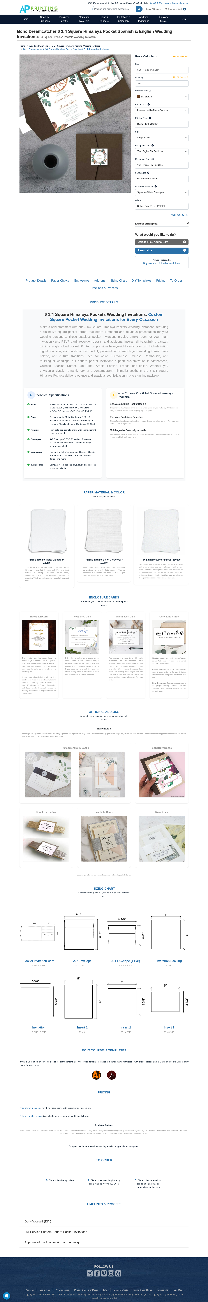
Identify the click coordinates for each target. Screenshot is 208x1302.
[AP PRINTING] (38, 9)
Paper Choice (60, 280)
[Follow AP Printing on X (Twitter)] (90, 1273)
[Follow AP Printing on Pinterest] (104, 1273)
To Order (176, 280)
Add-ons (99, 280)
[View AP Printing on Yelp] (118, 1273)
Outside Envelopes (144, 186)
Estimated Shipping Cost (146, 223)
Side (137, 132)
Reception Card (142, 145)
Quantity (139, 77)
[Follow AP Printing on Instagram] (111, 1273)
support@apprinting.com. (127, 1146)
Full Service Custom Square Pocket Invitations (56, 1232)
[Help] (148, 104)
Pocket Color (141, 90)
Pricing (160, 280)
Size (137, 64)
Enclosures (81, 280)
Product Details (36, 280)
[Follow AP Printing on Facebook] (97, 1273)
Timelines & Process (104, 288)
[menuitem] (25, 19)
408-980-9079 (155, 3)
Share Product (181, 56)
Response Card (142, 159)
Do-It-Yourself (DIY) (38, 1221)
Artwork (139, 200)
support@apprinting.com (177, 3)
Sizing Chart (118, 280)
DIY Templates (141, 280)
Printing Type (141, 118)
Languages (140, 173)
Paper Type (140, 104)
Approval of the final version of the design (53, 1242)
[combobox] (162, 97)
